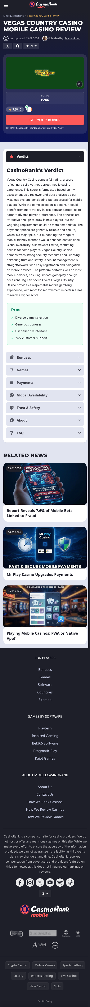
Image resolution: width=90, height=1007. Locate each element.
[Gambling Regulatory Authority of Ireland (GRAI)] (16, 938)
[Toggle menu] (6, 5)
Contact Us (44, 799)
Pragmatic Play (44, 755)
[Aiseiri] (38, 950)
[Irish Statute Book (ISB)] (42, 938)
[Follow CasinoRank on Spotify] (59, 887)
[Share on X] (7, 46)
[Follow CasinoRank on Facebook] (19, 887)
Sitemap (44, 704)
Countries (44, 697)
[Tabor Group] (77, 938)
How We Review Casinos (44, 814)
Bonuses (44, 674)
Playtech (44, 733)
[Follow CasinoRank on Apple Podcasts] (69, 887)
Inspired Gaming (44, 740)
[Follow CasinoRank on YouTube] (49, 887)
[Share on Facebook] (17, 46)
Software (44, 689)
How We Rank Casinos (44, 806)
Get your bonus (45, 120)
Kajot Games (44, 763)
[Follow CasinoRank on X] (39, 887)
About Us (44, 791)
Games (44, 682)
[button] (45, 156)
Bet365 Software (44, 748)
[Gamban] (65, 938)
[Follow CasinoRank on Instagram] (29, 887)
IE (42, 898)
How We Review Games (44, 821)
